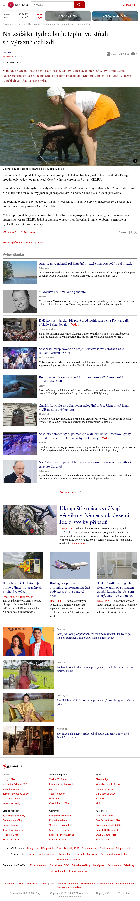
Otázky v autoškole (106, 834)
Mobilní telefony (38, 865)
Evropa (42, 296)
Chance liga (102, 779)
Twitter (20, 883)
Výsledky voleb (11, 788)
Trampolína (65, 854)
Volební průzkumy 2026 (15, 784)
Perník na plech (11, 839)
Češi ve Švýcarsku (59, 830)
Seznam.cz (129, 4)
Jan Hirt (53, 788)
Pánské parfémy (78, 871)
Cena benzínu (89, 848)
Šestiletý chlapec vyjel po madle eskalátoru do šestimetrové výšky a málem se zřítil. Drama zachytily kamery (85, 435)
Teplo (40, 242)
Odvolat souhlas (125, 883)
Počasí (30, 242)
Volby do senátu (11, 798)
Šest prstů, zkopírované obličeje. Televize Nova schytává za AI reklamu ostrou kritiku (82, 350)
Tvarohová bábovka (13, 830)
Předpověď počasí (51, 848)
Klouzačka (92, 854)
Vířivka (77, 859)
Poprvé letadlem (58, 820)
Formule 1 (101, 798)
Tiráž (52, 883)
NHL (98, 803)
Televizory (129, 865)
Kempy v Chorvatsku (60, 815)
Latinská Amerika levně (61, 834)
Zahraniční (44, 268)
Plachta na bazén (46, 854)
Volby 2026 (9, 779)
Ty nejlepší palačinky (14, 815)
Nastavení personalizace (70, 887)
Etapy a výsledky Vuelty (61, 784)
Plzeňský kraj (45, 414)
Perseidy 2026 (71, 848)
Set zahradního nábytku (114, 854)
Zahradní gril (64, 859)
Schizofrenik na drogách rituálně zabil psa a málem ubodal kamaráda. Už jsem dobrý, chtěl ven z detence (115, 589)
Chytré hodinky (58, 871)
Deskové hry (114, 865)
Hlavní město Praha (48, 329)
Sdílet (126, 54)
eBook (114, 54)
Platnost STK (103, 839)
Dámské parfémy (81, 865)
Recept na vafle (11, 834)
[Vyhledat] (79, 4)
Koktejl (42, 443)
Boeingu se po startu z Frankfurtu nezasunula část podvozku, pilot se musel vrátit (70, 589)
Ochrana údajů (105, 883)
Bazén (31, 854)
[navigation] (4, 5)
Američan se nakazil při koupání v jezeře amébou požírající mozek (85, 263)
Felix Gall (54, 798)
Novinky (7, 52)
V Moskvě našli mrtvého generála (62, 291)
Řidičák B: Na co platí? (108, 830)
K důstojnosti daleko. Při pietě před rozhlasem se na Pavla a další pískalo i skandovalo (84, 322)
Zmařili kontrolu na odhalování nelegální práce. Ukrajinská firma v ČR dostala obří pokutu (84, 407)
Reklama (32, 883)
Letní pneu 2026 (104, 815)
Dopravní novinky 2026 (108, 825)
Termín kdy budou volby (16, 793)
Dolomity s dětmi (58, 839)
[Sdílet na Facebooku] (130, 232)
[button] (70, 126)
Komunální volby (12, 803)
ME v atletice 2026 (106, 793)
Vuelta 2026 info (58, 779)
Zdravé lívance (11, 825)
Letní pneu (99, 865)
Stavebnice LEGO (59, 865)
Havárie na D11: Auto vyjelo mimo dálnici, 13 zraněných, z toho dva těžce (23, 587)
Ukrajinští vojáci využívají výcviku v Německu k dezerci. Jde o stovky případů (95, 515)
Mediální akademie (68, 883)
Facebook (9, 883)
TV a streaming (46, 357)
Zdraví (42, 386)
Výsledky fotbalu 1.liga (108, 784)
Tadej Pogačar (57, 793)
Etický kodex (88, 883)
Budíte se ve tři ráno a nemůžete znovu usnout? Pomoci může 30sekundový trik (82, 379)
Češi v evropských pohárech (115, 848)
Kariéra (43, 883)
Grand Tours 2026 (59, 803)
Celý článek (78, 543)
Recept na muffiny (12, 820)
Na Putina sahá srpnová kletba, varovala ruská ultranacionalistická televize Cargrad (85, 464)
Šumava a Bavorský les (61, 825)
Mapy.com (32, 848)
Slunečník (79, 854)
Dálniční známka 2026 (108, 820)
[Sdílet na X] (135, 232)
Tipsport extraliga (105, 788)
